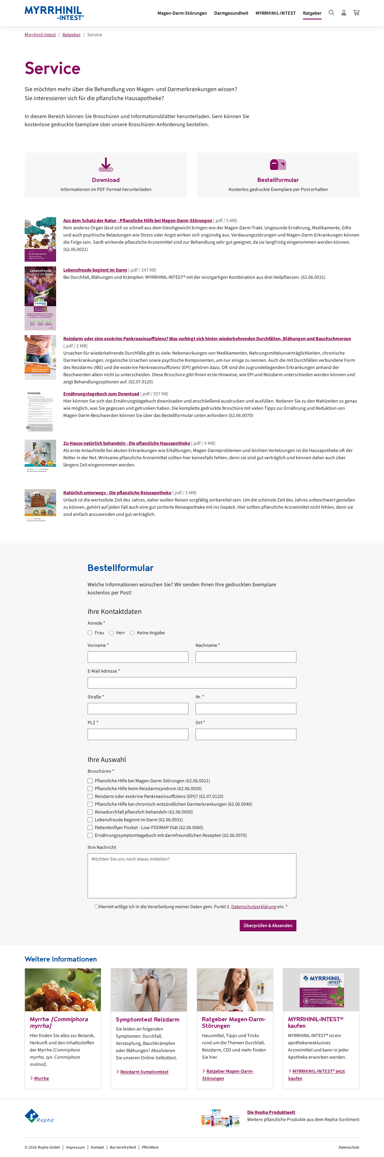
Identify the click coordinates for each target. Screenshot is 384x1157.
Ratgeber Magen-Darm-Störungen (228, 1075)
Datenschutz (349, 1147)
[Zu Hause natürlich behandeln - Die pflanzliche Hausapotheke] (40, 462)
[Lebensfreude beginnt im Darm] (40, 298)
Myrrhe (41, 1078)
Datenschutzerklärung (253, 906)
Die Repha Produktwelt (271, 1112)
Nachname (208, 645)
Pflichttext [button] (150, 1147)
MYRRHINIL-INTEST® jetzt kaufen (316, 1075)
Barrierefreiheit (123, 1147)
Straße (96, 697)
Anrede (96, 623)
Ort (200, 722)
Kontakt (97, 1147)
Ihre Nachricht (102, 847)
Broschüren (101, 771)
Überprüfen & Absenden (268, 925)
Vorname (98, 645)
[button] (182, 13)
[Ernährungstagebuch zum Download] (40, 412)
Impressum (75, 1147)
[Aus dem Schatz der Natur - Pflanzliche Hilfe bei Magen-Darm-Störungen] (40, 239)
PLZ (93, 722)
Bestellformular (278, 180)
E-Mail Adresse (104, 671)
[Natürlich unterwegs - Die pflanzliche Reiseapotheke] (40, 511)
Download (106, 180)
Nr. (200, 697)
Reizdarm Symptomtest (144, 1072)
